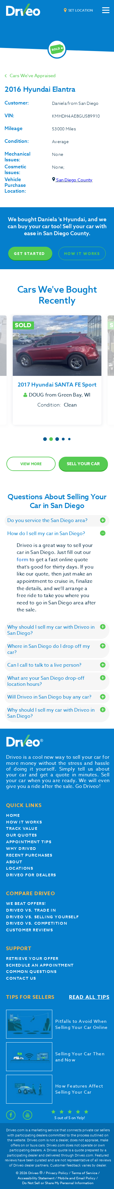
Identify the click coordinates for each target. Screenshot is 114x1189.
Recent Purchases (29, 855)
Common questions (31, 971)
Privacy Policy (57, 1173)
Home (13, 815)
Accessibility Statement (36, 1178)
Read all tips (89, 997)
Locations (19, 868)
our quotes (21, 835)
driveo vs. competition (36, 923)
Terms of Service (84, 1173)
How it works (24, 822)
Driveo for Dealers (31, 875)
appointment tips (29, 842)
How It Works (82, 253)
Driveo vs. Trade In (31, 910)
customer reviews (29, 930)
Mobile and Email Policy (76, 1178)
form (23, 559)
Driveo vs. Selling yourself (42, 917)
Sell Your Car (83, 464)
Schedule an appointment (40, 965)
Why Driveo (21, 848)
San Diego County (73, 180)
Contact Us (21, 978)
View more (31, 463)
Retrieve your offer (32, 958)
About (14, 862)
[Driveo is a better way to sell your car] (23, 10)
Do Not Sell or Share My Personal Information (58, 1183)
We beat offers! (26, 903)
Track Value (22, 828)
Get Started (29, 253)
